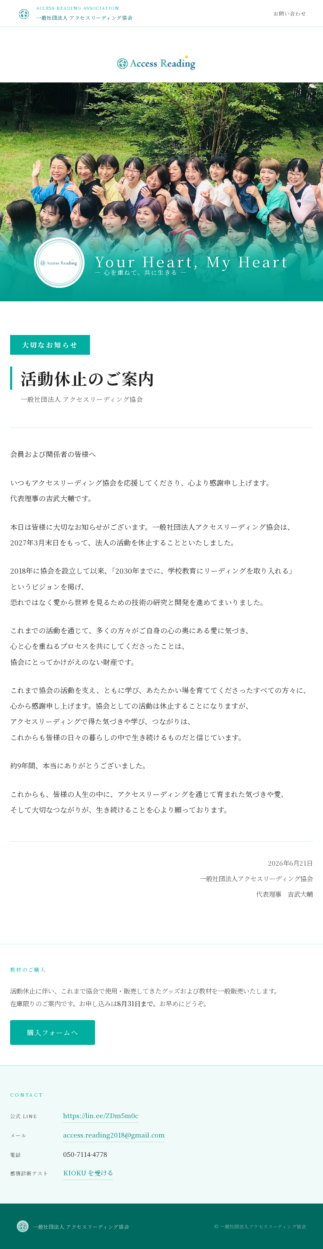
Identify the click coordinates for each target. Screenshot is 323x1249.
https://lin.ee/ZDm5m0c (100, 1115)
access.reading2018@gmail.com (114, 1134)
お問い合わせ (289, 13)
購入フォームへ (52, 1032)
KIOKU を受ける (88, 1172)
